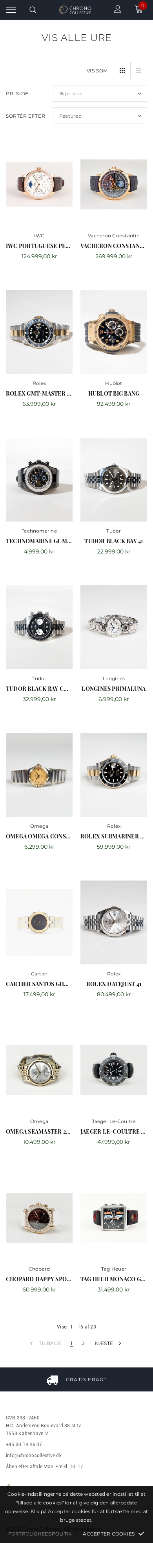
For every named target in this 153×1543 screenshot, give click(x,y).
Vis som (97, 71)
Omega (39, 826)
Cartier (39, 974)
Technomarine (39, 531)
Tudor (113, 531)
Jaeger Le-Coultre (113, 1121)
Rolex (39, 383)
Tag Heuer (113, 1269)
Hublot (113, 383)
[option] (76, 1379)
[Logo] (75, 10)
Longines (114, 678)
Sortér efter (25, 116)
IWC (39, 236)
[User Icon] (118, 10)
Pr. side (17, 93)
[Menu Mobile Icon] (11, 10)
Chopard (39, 1269)
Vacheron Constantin (114, 236)
